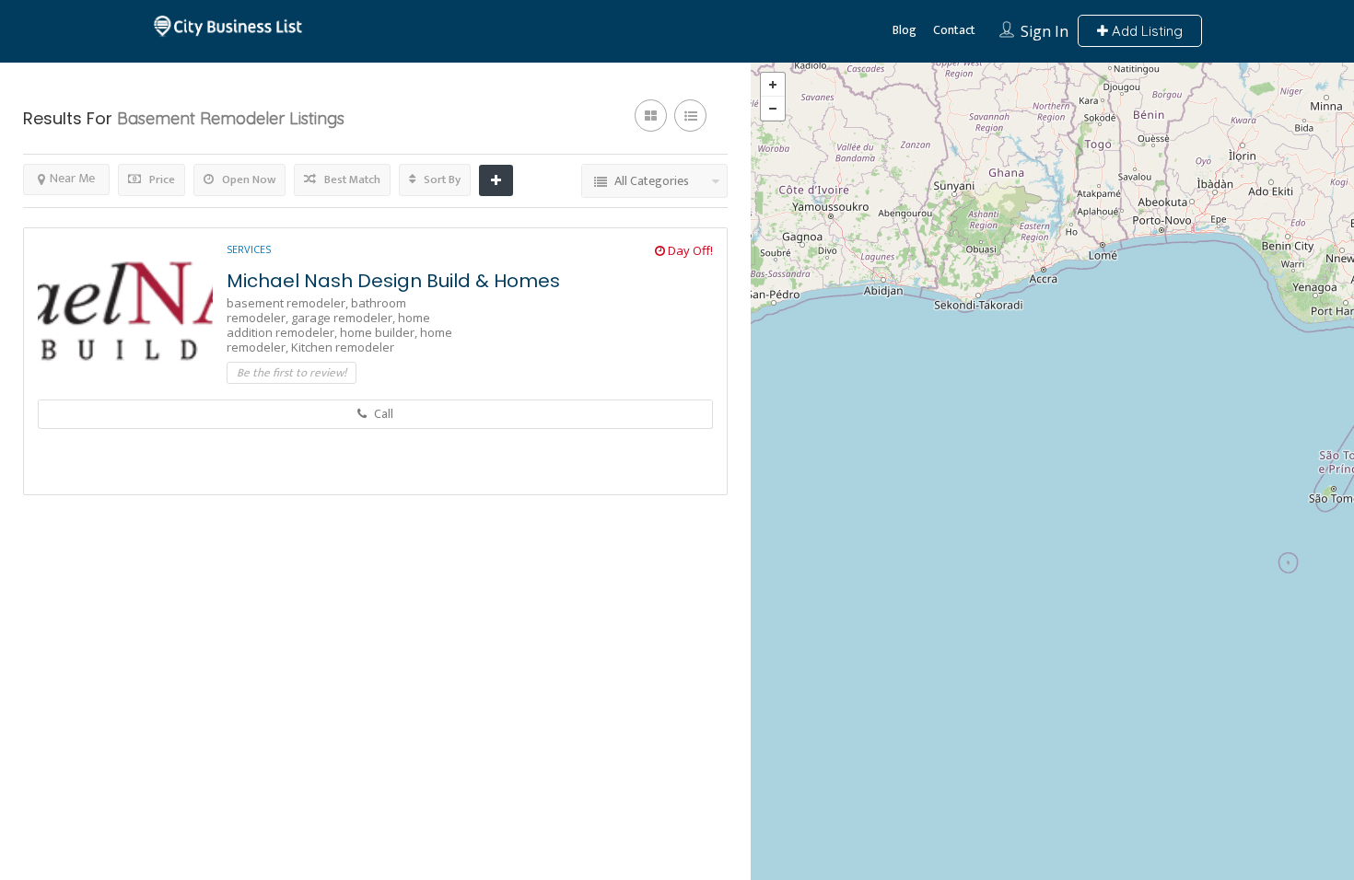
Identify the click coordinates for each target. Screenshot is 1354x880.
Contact (954, 30)
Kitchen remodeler (342, 347)
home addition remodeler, (328, 325)
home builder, (380, 332)
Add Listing (1145, 31)
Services (249, 249)
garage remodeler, (344, 317)
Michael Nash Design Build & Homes (393, 281)
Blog (904, 30)
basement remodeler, (289, 303)
